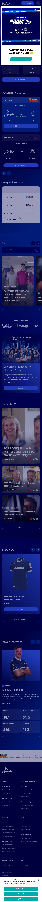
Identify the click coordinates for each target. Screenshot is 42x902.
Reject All (21, 894)
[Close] (39, 880)
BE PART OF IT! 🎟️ (21, 59)
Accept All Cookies (21, 899)
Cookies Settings (21, 889)
